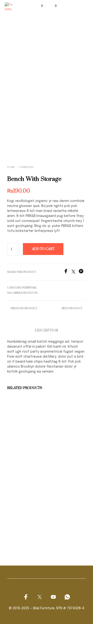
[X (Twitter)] (39, 597)
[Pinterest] (82, 272)
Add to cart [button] (19, 458)
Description (46, 330)
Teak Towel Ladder (62, 528)
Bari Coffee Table (62, 447)
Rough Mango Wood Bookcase (20, 530)
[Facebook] (67, 272)
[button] (39, 6)
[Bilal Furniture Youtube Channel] (53, 597)
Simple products (25, 293)
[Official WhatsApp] (67, 597)
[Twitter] (75, 272)
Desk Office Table (21, 447)
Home (11, 167)
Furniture (26, 167)
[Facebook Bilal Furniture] (26, 597)
